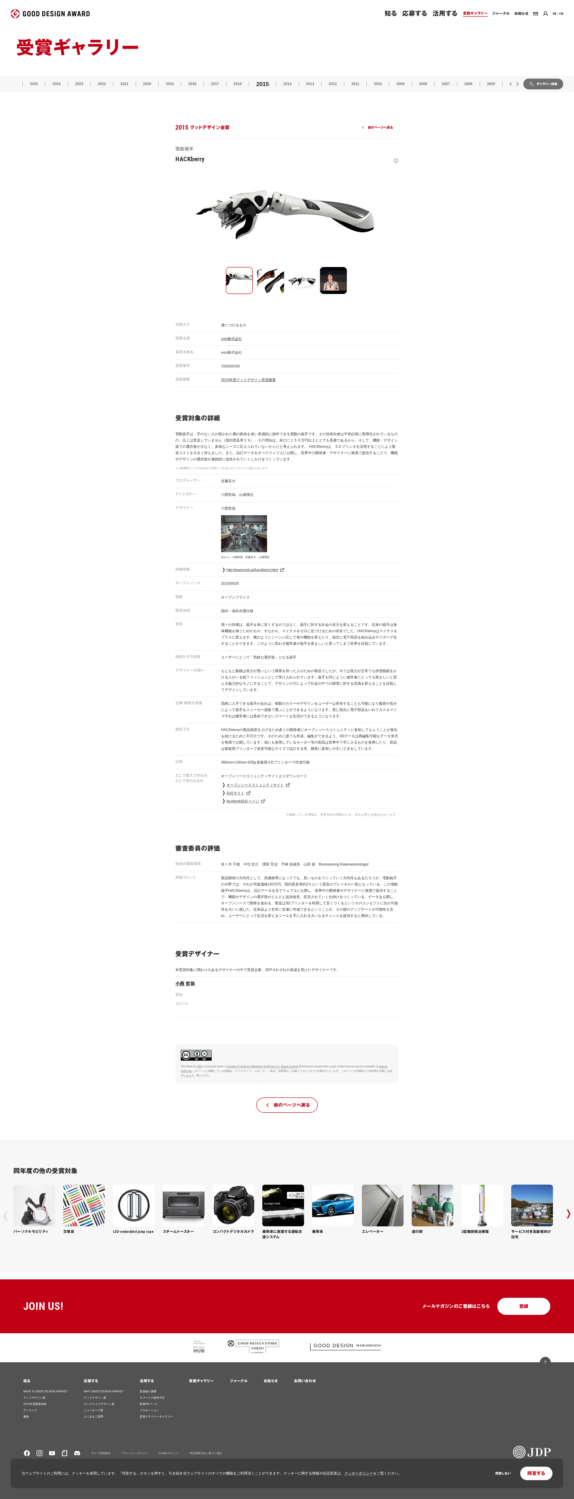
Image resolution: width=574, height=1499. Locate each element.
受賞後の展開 (148, 1391)
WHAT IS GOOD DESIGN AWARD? (45, 1391)
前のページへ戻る (380, 127)
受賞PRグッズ (148, 1404)
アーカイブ (30, 1410)
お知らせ (271, 1381)
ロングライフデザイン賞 (99, 1404)
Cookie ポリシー (169, 1453)
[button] (239, 280)
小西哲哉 (185, 983)
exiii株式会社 (231, 339)
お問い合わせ (305, 1381)
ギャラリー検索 (546, 84)
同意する (536, 1473)
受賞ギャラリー (201, 1381)
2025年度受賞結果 (34, 1404)
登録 (523, 1306)
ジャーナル (239, 1381)
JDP (199, 1066)
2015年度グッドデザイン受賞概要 (248, 380)
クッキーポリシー (358, 1473)
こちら (187, 1075)
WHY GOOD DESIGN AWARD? (104, 1391)
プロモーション (149, 1410)
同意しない (503, 1473)
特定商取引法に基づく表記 (206, 1453)
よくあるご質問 (93, 1416)
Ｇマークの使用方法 (152, 1397)
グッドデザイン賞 (34, 1397)
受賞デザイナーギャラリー (156, 1416)
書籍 (26, 1416)
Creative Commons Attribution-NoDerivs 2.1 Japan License (262, 1066)
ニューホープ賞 (93, 1410)
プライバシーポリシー (134, 1453)
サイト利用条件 (100, 1453)
